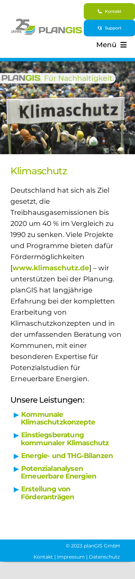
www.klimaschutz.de (50, 268)
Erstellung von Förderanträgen (47, 493)
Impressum (71, 557)
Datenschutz (104, 557)
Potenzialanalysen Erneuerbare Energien (58, 472)
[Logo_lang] (46, 22)
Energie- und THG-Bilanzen (67, 455)
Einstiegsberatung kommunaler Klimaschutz (65, 439)
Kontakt (43, 557)
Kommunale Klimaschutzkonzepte (58, 418)
